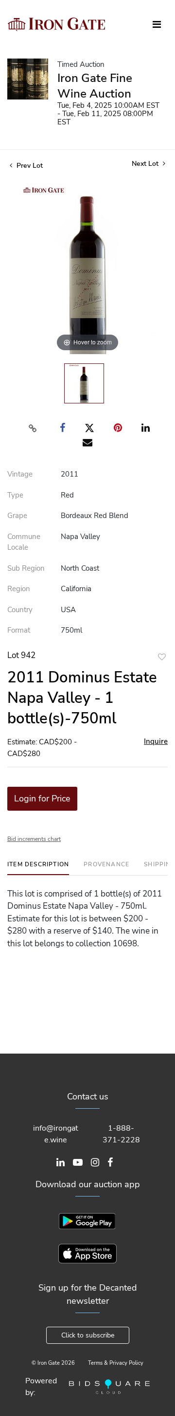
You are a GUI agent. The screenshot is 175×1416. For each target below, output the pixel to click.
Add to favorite (162, 656)
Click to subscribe (87, 1335)
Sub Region (26, 568)
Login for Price (42, 798)
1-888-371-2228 (121, 1134)
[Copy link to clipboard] (33, 428)
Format (18, 630)
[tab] (38, 868)
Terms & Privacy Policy (115, 1363)
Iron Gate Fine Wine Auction (94, 85)
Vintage (20, 474)
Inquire (156, 741)
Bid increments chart (34, 839)
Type (15, 495)
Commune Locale (23, 542)
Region (18, 589)
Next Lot (146, 164)
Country (20, 610)
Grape (17, 515)
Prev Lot (29, 165)
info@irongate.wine (55, 1134)
